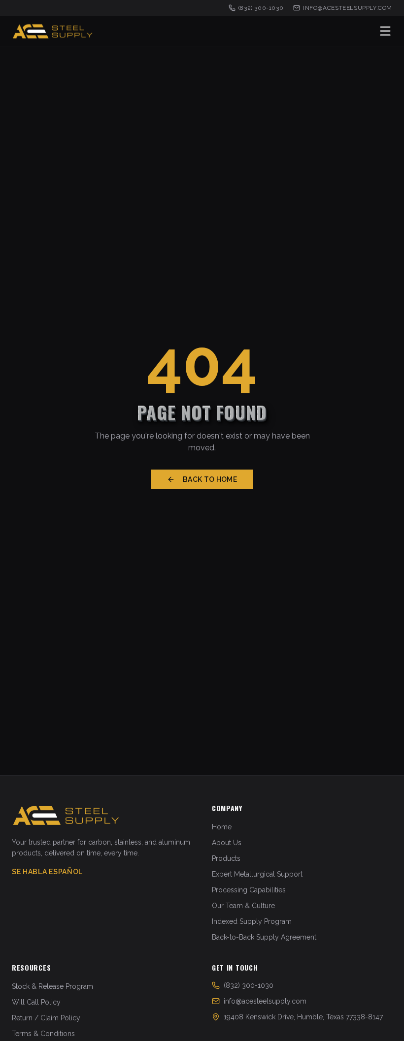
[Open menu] (385, 31)
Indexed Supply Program (252, 921)
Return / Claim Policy (46, 1018)
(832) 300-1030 (260, 7)
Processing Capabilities (249, 890)
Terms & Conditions (43, 1034)
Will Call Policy (36, 1002)
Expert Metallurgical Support (257, 874)
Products (226, 858)
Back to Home (210, 479)
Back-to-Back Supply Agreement (264, 937)
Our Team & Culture (243, 906)
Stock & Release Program (52, 986)
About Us (226, 843)
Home (222, 827)
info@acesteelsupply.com (347, 7)
